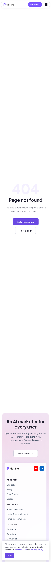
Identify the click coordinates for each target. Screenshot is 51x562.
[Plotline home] (9, 4)
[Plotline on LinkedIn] (42, 468)
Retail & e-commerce (16, 519)
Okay (9, 555)
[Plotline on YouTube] (36, 468)
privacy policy (37, 550)
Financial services (15, 509)
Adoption (11, 534)
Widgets (11, 485)
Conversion (12, 538)
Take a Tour (25, 230)
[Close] (45, 544)
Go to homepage (26, 221)
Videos (10, 499)
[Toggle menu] (46, 4)
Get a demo (35, 4)
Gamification (13, 494)
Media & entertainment (17, 514)
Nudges (10, 489)
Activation (11, 529)
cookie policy (21, 550)
